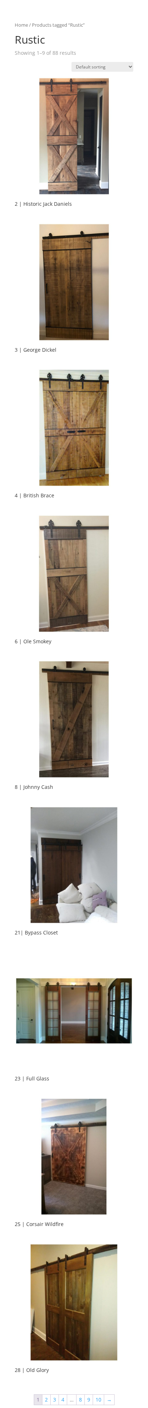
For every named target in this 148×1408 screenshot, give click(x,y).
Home (21, 25)
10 (98, 1399)
